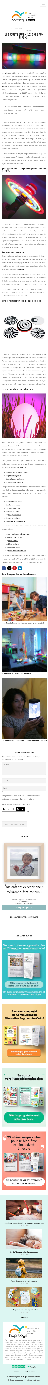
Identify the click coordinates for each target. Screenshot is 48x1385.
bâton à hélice (13, 541)
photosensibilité (10, 73)
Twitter (42, 924)
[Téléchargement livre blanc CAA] (24, 1033)
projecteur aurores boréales (18, 472)
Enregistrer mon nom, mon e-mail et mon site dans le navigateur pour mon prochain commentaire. (21, 797)
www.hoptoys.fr (7, 446)
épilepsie (5, 86)
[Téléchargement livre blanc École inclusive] (24, 1161)
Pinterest (20, 924)
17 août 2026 (24, 1312)
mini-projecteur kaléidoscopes (19, 534)
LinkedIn (27, 924)
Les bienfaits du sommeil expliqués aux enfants (24, 1252)
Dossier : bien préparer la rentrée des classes (24, 1281)
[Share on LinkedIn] (20, 568)
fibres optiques (14, 505)
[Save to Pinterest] (14, 568)
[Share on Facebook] (4, 568)
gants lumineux (14, 518)
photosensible (21, 467)
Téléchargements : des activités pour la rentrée (24, 1310)
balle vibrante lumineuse (17, 551)
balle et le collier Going (16, 521)
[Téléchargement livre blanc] (24, 969)
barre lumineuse (15, 508)
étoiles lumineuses (16, 482)
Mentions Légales (13, 1377)
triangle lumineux (14, 515)
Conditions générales (32, 1380)
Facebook (5, 924)
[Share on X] (9, 568)
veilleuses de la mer (16, 479)
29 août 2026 (24, 1226)
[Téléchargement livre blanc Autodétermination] (24, 1097)
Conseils (30, 30)
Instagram (12, 924)
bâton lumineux (13, 511)
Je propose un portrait (24, 907)
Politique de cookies (15, 1380)
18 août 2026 (24, 1283)
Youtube (35, 924)
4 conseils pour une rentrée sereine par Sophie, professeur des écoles (24, 1223)
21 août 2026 (24, 1254)
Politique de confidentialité (30, 1377)
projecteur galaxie (14, 476)
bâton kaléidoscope (15, 537)
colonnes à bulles (15, 501)
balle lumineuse (14, 547)
